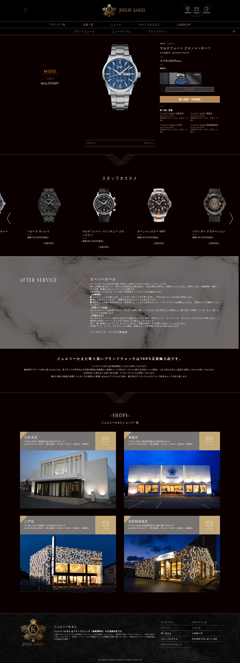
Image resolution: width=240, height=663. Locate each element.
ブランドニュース (84, 31)
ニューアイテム (121, 31)
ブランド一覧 (57, 24)
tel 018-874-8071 (197, 127)
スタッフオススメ (149, 24)
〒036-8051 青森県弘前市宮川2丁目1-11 (44, 441)
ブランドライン (157, 31)
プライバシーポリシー (171, 644)
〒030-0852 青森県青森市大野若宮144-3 (149, 441)
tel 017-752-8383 (197, 116)
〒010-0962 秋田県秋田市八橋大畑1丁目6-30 (151, 525)
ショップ (196, 628)
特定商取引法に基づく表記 (204, 639)
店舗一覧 (88, 24)
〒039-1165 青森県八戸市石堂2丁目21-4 (44, 525)
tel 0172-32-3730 (167, 116)
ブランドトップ (199, 622)
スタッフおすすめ (169, 639)
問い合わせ (166, 633)
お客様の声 (184, 24)
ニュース (116, 24)
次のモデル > (149, 143)
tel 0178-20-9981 (167, 127)
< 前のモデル (90, 143)
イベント (165, 628)
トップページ (167, 622)
